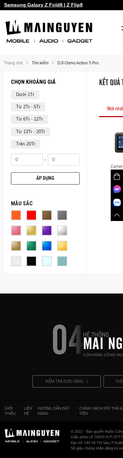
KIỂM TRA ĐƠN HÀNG (64, 381)
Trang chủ (13, 63)
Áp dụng (45, 178)
